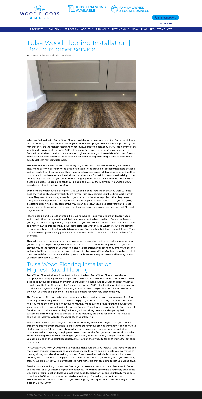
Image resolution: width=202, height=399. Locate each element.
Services (70, 29)
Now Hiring (139, 29)
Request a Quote (161, 29)
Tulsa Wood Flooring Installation (56, 55)
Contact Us (164, 23)
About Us (87, 29)
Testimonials (120, 29)
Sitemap (79, 395)
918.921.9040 (167, 17)
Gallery (54, 29)
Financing (102, 29)
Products (36, 29)
